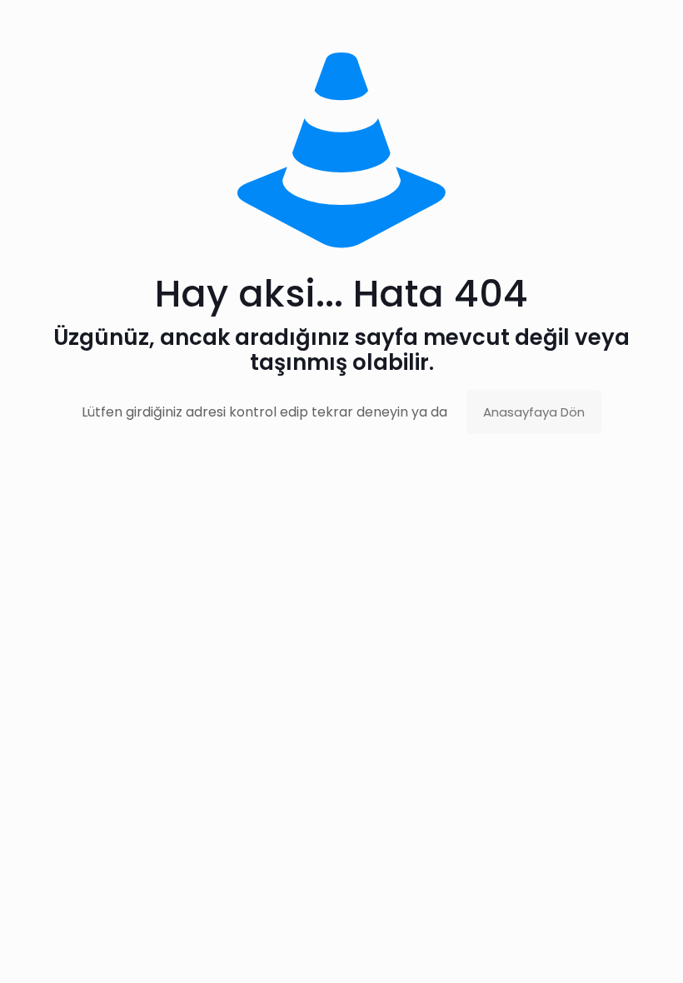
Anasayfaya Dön (534, 412)
